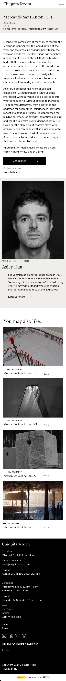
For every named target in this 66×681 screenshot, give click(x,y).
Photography (19, 28)
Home (6, 28)
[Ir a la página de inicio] (16, 4)
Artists (5, 612)
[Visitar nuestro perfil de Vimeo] (17, 636)
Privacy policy (9, 668)
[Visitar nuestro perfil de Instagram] (4, 636)
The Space (8, 609)
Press (5, 628)
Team (5, 624)
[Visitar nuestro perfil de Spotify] (24, 636)
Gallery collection (11, 616)
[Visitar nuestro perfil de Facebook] (11, 636)
